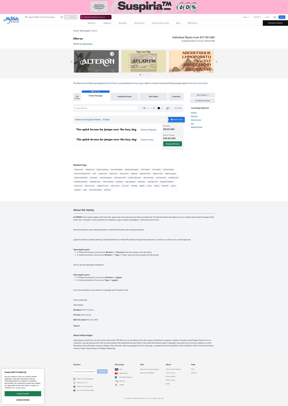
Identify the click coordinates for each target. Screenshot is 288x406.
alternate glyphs (106, 178)
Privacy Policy (170, 376)
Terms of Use (170, 373)
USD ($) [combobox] (256, 17)
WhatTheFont (192, 23)
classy (149, 186)
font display (156, 169)
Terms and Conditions (173, 369)
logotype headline (166, 182)
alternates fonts (120, 178)
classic (173, 186)
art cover (125, 186)
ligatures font (158, 174)
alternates (93, 178)
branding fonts (95, 182)
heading (134, 186)
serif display (145, 169)
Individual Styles (125, 96)
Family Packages (96, 95)
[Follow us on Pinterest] (75, 387)
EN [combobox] (267, 17)
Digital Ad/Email (196, 127)
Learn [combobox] (245, 17)
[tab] (140, 75)
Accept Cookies (23, 393)
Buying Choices (172, 143)
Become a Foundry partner (149, 369)
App (192, 123)
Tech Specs (153, 96)
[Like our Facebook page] (75, 390)
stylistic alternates (81, 178)
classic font (103, 174)
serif (94, 174)
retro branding (108, 182)
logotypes (141, 182)
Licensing (176, 96)
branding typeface (80, 182)
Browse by (91, 23)
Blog (177, 23)
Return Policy (170, 380)
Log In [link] (282, 17)
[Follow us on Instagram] (75, 379)
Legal (168, 384)
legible (142, 186)
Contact (194, 373)
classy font (113, 174)
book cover (78, 186)
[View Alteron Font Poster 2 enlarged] (143, 61)
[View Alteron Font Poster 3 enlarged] (191, 61)
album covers (89, 186)
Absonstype (85, 30)
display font (90, 169)
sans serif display (95, 190)
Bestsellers (123, 23)
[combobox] (50, 17)
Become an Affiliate (147, 373)
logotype (77, 190)
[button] (285, 6)
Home (75, 30)
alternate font (161, 178)
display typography (131, 169)
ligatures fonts (145, 174)
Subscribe (102, 371)
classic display (168, 169)
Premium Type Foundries (160, 23)
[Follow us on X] (75, 383)
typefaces (119, 182)
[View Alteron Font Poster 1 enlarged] (96, 61)
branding (107, 190)
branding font (173, 178)
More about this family (198, 83)
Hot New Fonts (139, 23)
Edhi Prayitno (113, 83)
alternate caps (148, 178)
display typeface (102, 169)
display (156, 186)
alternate (165, 186)
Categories (106, 23)
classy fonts (124, 174)
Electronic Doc (196, 120)
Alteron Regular (148, 129)
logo (85, 190)
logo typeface (130, 182)
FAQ (192, 369)
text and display (116, 169)
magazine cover (102, 186)
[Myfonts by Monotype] (11, 20)
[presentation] (71, 61)
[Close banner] (108, 17)
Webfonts (194, 116)
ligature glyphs (170, 174)
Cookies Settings (23, 399)
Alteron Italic (147, 139)
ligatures (134, 174)
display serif (78, 169)
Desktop (194, 113)
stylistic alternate (134, 178)
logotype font (153, 182)
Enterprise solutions (275, 23)
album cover (115, 186)
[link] (25, 17)
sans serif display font (82, 174)
